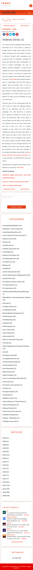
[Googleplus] (9, 3)
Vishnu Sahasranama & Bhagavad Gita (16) (16, 275)
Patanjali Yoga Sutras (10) (11, 248)
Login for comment (16, 207)
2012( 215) (6, 485)
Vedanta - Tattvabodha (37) (11, 418)
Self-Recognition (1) (9, 326)
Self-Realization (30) (9, 316)
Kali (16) (5, 352)
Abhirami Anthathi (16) (10, 408)
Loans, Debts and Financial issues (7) (14, 235)
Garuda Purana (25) (9, 278)
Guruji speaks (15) (8, 336)
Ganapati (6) (6, 268)
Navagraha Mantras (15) (10, 391)
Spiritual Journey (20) (9, 238)
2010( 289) (6, 492)
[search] (30, 5)
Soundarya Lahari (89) (10, 355)
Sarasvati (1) (7, 303)
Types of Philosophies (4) (11, 405)
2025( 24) (6, 441)
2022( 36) (6, 451)
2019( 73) (6, 462)
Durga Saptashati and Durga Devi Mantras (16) (16, 347)
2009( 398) (6, 495)
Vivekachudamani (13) (10, 365)
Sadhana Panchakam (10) (11, 255)
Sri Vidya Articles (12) (9, 288)
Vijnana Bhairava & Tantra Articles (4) (14, 401)
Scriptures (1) (7, 388)
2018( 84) (6, 465)
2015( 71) (6, 475)
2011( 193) (6, 489)
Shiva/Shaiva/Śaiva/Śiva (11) (12, 232)
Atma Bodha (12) (8, 252)
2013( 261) (6, 482)
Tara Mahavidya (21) (9, 319)
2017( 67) (6, 468)
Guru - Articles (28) (8, 329)
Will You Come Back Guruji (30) (13, 339)
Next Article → (26, 25)
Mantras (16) (7, 242)
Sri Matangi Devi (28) (9, 310)
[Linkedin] (7, 3)
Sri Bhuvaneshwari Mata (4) (11, 362)
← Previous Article (8, 25)
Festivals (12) (7, 343)
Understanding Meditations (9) (12, 225)
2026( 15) (6, 438)
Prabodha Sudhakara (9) (10, 414)
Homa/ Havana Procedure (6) (12, 411)
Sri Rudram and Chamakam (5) (12, 385)
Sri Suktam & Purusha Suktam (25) (13, 281)
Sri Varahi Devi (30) (9, 262)
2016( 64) (6, 472)
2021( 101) (6, 455)
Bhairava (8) (6, 265)
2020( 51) (6, 458)
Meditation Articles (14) (10, 398)
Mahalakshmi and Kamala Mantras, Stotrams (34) (17, 299)
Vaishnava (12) (7, 323)
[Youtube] (5, 3)
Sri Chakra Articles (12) (10, 285)
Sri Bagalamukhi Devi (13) (11, 358)
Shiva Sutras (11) (8, 381)
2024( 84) (6, 445)
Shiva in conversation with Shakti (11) (14, 378)
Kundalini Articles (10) (9, 306)
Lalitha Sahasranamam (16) (11, 272)
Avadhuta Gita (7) (8, 245)
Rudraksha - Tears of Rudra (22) (13, 229)
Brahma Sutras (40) (9, 372)
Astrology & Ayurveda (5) (10, 421)
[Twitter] (3, 3)
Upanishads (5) (7, 395)
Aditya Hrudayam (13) (9, 375)
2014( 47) (6, 478)
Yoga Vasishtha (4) (9, 333)
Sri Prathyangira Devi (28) (11, 258)
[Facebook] (1, 3)
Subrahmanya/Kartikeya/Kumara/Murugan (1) (16, 293)
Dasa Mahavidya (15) (9, 368)
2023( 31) (6, 448)
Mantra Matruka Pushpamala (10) (13, 313)
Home (3, 19)
